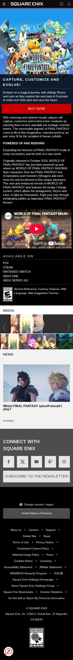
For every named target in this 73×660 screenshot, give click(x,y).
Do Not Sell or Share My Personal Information (36, 598)
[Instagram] (64, 462)
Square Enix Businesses (18, 591)
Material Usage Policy (25, 554)
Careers (34, 529)
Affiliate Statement (51, 567)
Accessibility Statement (18, 567)
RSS (57, 573)
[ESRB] (36, 637)
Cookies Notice (23, 560)
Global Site (29, 536)
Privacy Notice (45, 542)
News (46, 536)
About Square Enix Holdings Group (33, 585)
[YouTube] (36, 462)
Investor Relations (51, 591)
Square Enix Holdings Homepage (32, 579)
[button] (36, 109)
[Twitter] (22, 462)
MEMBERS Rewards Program (28, 573)
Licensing (46, 560)
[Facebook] (8, 462)
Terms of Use (20, 542)
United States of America (36, 513)
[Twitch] (50, 462)
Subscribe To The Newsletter (36, 476)
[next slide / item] (71, 341)
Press (49, 554)
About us (16, 529)
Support (50, 529)
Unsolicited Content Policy (33, 548)
